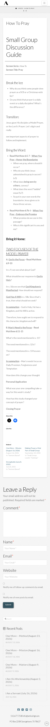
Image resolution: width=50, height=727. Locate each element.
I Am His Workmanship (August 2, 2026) (23, 680)
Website (9, 570)
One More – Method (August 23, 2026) (23, 637)
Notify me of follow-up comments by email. (23, 587)
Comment (11, 508)
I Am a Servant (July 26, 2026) (21, 693)
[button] (44, 3)
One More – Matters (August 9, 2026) (22, 666)
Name (8, 542)
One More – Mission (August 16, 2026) (23, 652)
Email (8, 556)
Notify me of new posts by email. (18, 597)
